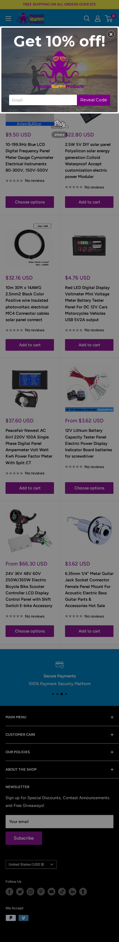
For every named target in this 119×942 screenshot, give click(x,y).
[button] (111, 34)
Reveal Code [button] (93, 99)
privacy (59, 134)
